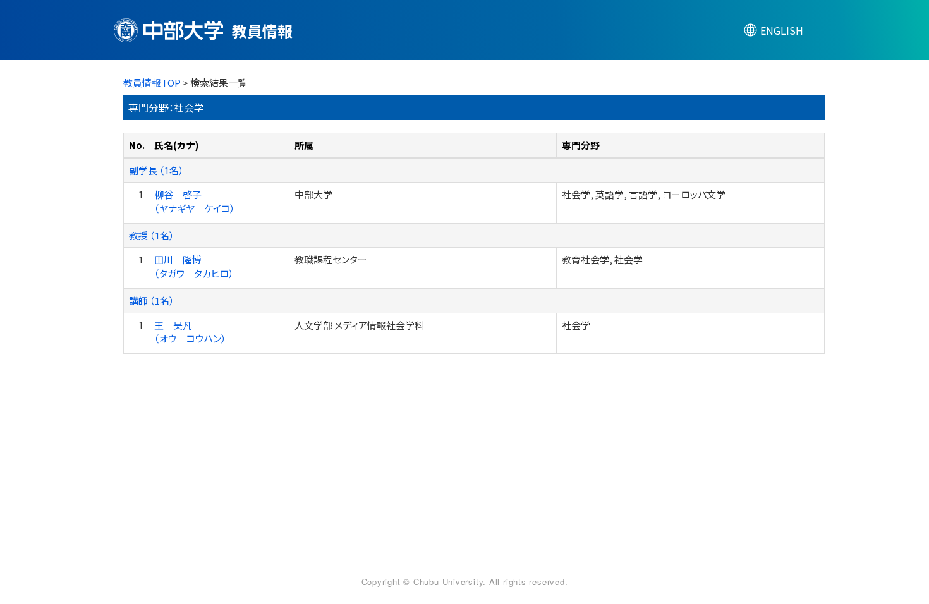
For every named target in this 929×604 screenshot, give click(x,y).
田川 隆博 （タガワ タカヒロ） (194, 266)
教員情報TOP (152, 82)
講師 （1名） (151, 300)
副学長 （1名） (156, 170)
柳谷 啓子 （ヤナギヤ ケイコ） (194, 201)
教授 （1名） (151, 235)
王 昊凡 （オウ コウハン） (190, 331)
